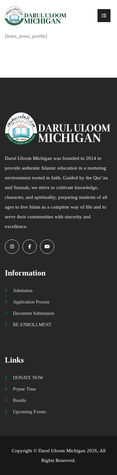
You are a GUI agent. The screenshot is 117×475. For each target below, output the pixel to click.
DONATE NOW (28, 377)
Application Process (31, 301)
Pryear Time (24, 389)
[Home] (36, 15)
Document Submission (33, 313)
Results (19, 400)
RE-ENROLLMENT (32, 324)
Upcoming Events (29, 411)
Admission (22, 290)
